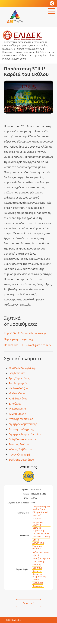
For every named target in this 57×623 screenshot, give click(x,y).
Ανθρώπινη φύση (40, 552)
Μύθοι (35, 579)
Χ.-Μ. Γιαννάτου (18, 398)
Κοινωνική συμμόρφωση (39, 575)
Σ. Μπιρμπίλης (17, 414)
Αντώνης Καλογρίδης (21, 429)
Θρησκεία (37, 567)
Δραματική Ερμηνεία (37, 523)
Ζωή (34, 561)
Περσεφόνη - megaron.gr (19, 339)
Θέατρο (36, 512)
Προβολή (36, 518)
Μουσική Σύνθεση (41, 536)
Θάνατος (36, 564)
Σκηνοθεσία (38, 542)
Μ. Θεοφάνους (17, 393)
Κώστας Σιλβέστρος (20, 449)
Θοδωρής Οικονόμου (21, 459)
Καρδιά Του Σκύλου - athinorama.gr (25, 333)
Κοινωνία (36, 571)
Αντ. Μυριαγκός (18, 383)
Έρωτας (46, 558)
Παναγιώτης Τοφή (19, 454)
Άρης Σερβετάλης (19, 378)
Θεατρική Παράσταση (38, 529)
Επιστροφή (28, 603)
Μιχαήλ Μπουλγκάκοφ (22, 368)
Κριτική (44, 512)
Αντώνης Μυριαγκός (21, 419)
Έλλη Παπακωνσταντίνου (24, 439)
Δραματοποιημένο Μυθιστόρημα (41, 508)
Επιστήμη (36, 558)
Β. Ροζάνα (15, 403)
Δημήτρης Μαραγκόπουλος (25, 434)
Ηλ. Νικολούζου (18, 388)
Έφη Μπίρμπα (17, 373)
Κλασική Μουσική (41, 533)
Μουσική (36, 515)
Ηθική (41, 561)
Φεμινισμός (37, 586)
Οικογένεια (37, 582)
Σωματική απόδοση (37, 547)
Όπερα (35, 539)
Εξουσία (36, 555)
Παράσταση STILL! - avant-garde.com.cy (27, 345)
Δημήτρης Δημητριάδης (23, 424)
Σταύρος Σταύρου (19, 444)
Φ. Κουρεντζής (17, 408)
